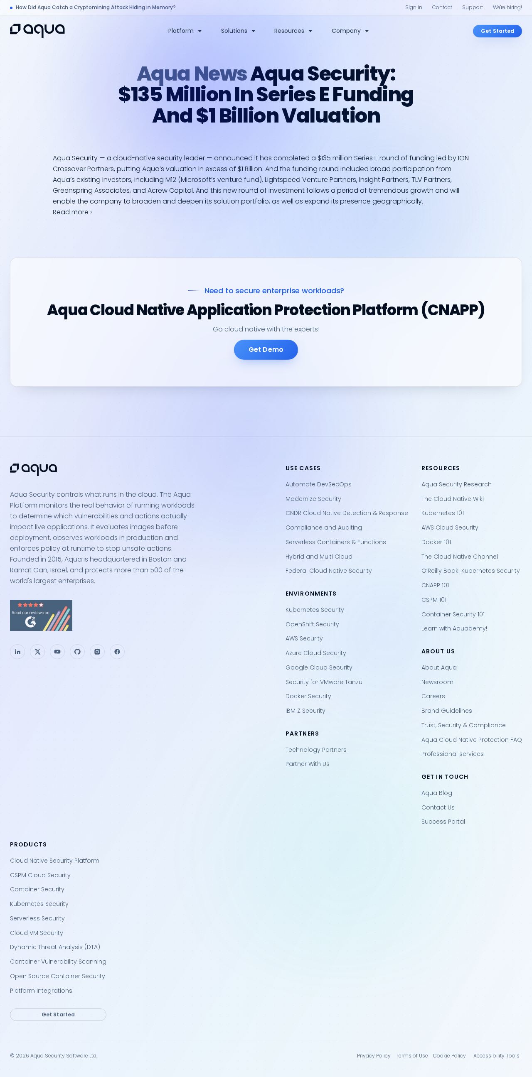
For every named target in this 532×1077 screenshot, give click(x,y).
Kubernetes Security (315, 610)
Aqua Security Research (456, 484)
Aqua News (192, 74)
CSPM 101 (433, 600)
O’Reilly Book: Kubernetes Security (470, 571)
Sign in (413, 7)
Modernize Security (313, 499)
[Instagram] (97, 651)
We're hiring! (507, 7)
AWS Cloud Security (449, 527)
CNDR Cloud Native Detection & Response (347, 513)
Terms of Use (412, 1055)
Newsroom (437, 682)
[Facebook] (117, 651)
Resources (289, 31)
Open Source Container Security (57, 976)
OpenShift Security (312, 624)
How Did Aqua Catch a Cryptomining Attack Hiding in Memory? (96, 7)
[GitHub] (77, 651)
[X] (37, 651)
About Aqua (439, 667)
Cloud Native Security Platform (54, 860)
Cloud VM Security (36, 933)
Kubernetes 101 (442, 513)
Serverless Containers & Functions (336, 542)
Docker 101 (436, 542)
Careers (433, 696)
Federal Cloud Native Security (329, 571)
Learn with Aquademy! (454, 628)
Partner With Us (308, 764)
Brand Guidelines (446, 711)
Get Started (497, 30)
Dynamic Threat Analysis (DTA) (55, 947)
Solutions (234, 31)
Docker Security (308, 696)
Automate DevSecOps (319, 484)
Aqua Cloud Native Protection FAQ (471, 740)
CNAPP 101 (435, 585)
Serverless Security (37, 918)
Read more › (72, 212)
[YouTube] (57, 651)
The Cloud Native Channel (459, 556)
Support (472, 7)
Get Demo (266, 349)
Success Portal (443, 821)
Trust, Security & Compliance (463, 725)
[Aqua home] (37, 31)
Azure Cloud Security (316, 653)
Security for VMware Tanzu (324, 682)
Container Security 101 (453, 614)
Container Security (37, 889)
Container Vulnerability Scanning (58, 961)
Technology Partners (316, 750)
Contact (442, 7)
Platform (181, 31)
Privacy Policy (374, 1055)
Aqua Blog (436, 793)
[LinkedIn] (17, 651)
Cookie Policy (449, 1055)
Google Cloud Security (319, 667)
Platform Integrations (41, 990)
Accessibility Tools (496, 1055)
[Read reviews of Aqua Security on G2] (141, 615)
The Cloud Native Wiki (452, 499)
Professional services (452, 754)
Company (346, 31)
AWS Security (304, 638)
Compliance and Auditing (324, 527)
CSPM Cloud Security (40, 875)
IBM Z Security (305, 711)
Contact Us (438, 807)
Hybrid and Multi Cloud (319, 556)
